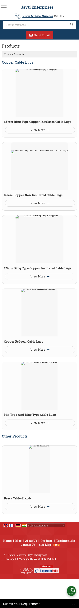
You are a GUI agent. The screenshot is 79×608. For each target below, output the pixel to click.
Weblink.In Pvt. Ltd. (45, 558)
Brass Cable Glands (18, 498)
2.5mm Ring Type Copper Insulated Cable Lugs (37, 268)
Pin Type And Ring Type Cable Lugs (30, 414)
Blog (18, 541)
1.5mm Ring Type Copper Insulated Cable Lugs (37, 122)
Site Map (45, 545)
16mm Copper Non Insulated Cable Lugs (33, 195)
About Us (31, 541)
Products (47, 541)
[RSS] (56, 545)
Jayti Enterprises (37, 7)
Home (7, 54)
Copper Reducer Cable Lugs (23, 341)
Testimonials (65, 541)
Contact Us (28, 545)
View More (38, 130)
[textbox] (39, 25)
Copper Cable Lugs (17, 62)
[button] (37, 16)
